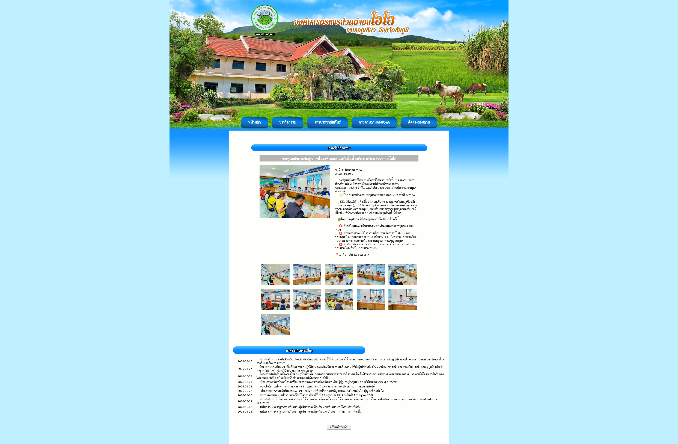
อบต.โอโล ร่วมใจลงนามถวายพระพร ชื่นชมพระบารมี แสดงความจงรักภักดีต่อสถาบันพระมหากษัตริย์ (317, 386)
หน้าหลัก (254, 122)
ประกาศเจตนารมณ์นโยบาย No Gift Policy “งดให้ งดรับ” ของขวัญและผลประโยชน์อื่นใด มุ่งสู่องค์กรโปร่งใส (322, 391)
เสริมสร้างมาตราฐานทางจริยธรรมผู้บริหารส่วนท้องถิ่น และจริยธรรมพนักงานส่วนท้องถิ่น (311, 407)
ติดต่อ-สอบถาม (419, 122)
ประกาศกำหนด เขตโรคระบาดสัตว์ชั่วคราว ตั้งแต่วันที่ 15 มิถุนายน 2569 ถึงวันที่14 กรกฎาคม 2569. (317, 395)
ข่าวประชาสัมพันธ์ (327, 122)
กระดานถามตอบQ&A (374, 122)
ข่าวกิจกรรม (287, 122)
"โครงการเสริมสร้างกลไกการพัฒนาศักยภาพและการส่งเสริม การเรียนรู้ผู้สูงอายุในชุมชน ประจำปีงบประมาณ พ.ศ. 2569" (328, 382)
